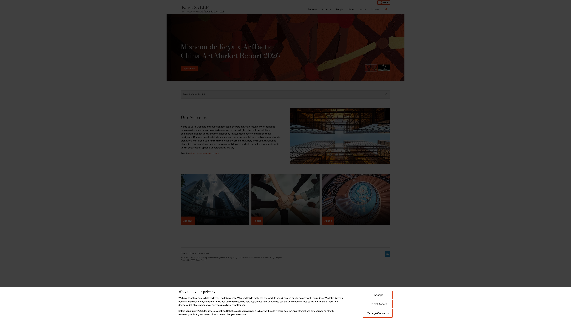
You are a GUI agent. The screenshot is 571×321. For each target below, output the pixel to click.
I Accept (378, 295)
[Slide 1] (371, 67)
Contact (375, 9)
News (351, 9)
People (339, 9)
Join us (362, 9)
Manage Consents (378, 313)
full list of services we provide (204, 153)
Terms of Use (203, 253)
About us (326, 9)
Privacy (193, 253)
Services (312, 9)
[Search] (386, 9)
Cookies (184, 253)
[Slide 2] (384, 67)
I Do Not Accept (377, 304)
